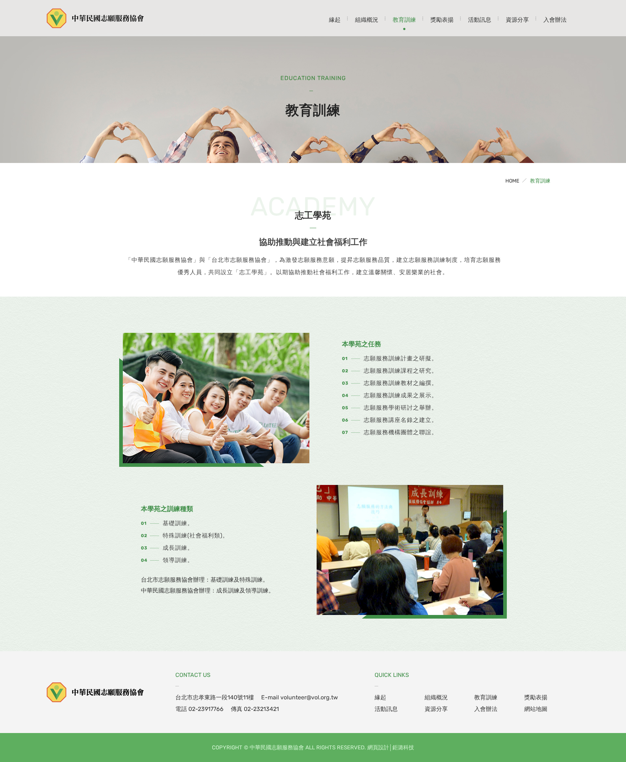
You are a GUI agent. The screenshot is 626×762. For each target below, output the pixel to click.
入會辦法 (555, 19)
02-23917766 (206, 709)
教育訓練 (404, 19)
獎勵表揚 (442, 19)
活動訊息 (479, 19)
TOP (598, 715)
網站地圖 (535, 709)
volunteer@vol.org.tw (309, 697)
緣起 (335, 19)
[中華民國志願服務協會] (95, 692)
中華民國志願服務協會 (95, 18)
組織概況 (366, 19)
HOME (512, 181)
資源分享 (517, 19)
